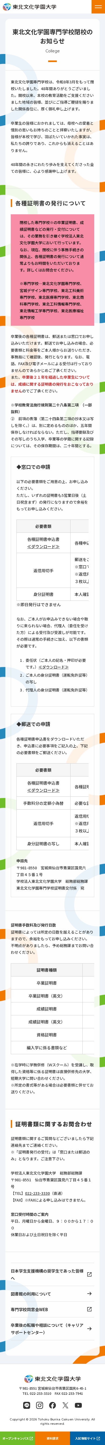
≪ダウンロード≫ (43, 546)
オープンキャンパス (15, 1438)
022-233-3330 (37, 1193)
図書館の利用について (31, 1294)
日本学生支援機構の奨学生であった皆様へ (47, 1274)
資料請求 (52, 1438)
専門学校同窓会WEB (29, 1309)
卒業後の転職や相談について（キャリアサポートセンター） (47, 1328)
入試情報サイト (85, 1438)
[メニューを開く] (98, 6)
